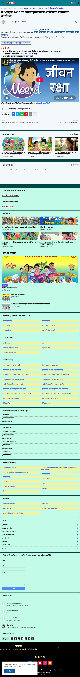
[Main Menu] (2, 2)
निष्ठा (4, 491)
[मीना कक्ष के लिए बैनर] (6, 297)
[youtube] (40, 663)
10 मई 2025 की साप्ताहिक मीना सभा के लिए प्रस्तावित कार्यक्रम (30, 304)
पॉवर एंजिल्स (7, 330)
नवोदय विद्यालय (40, 538)
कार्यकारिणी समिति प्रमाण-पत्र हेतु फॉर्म (16, 375)
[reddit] (50, 663)
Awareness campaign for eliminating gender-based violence (59, 468)
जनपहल (45, 488)
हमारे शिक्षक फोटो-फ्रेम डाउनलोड (53, 384)
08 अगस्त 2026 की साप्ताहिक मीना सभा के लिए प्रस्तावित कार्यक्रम (56, 243)
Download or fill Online (10, 195)
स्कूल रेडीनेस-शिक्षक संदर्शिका (13, 513)
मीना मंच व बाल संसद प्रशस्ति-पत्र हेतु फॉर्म (17, 394)
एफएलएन (6, 477)
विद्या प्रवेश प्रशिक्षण (9, 504)
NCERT (40, 525)
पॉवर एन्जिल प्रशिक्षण (9, 442)
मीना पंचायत (46, 321)
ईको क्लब (6, 482)
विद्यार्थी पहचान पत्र (46, 227)
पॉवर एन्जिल (7, 438)
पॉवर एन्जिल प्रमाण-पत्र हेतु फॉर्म (13, 379)
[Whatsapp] (22, 114)
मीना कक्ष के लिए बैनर (18, 295)
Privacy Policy (46, 670)
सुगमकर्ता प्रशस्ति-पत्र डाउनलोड (52, 370)
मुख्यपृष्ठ (4, 8)
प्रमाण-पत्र (40, 541)
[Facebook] (13, 114)
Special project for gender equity (15, 472)
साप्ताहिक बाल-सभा (14, 8)
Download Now (7, 207)
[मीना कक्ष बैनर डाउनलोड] (40, 269)
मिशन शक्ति (6, 445)
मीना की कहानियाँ (43, 103)
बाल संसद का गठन (8, 418)
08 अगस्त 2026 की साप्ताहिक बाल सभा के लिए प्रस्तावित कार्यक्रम (13, 153)
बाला (43, 343)
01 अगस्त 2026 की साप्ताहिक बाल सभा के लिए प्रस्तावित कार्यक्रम (39, 153)
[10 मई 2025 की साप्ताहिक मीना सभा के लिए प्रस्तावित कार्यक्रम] (6, 306)
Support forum (59, 670)
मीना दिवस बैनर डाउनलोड (50, 398)
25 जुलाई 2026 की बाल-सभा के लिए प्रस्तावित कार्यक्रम (65, 153)
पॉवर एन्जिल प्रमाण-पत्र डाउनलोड (53, 379)
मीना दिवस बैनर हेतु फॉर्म (11, 398)
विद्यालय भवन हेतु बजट (10, 348)
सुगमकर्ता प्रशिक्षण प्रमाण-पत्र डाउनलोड (55, 389)
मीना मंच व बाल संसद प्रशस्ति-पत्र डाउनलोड (56, 394)
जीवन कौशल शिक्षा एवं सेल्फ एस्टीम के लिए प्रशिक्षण (19, 227)
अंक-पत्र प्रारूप (7, 509)
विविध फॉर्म (6, 403)
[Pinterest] (26, 114)
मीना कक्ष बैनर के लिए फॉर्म (12, 365)
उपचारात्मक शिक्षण (9, 486)
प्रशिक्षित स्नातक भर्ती (9, 353)
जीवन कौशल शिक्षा (8, 435)
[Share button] (35, 114)
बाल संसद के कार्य (8, 421)
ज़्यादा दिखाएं (74, 134)
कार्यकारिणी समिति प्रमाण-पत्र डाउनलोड (55, 375)
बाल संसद (12, 109)
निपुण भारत (46, 474)
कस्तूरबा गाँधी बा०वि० (9, 432)
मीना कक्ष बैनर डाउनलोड (9, 288)
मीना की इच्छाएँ (7, 448)
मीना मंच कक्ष (7, 321)
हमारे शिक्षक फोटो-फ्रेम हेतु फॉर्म (13, 384)
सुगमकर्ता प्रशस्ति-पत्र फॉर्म (12, 370)
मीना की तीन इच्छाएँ (48, 330)
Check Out (17, 666)
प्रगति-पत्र (45, 504)
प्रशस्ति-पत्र (40, 545)
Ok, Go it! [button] (9, 671)
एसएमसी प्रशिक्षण (40, 528)
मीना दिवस (6, 326)
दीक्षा (43, 483)
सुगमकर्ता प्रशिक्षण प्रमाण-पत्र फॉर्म (14, 389)
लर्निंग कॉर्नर (7, 343)
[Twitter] (18, 114)
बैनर (40, 548)
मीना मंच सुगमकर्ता (48, 326)
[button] (78, 3)
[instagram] (45, 663)
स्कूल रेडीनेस (46, 479)
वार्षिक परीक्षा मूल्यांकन (49, 509)
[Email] (30, 114)
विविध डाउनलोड (47, 403)
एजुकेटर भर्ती (46, 348)
